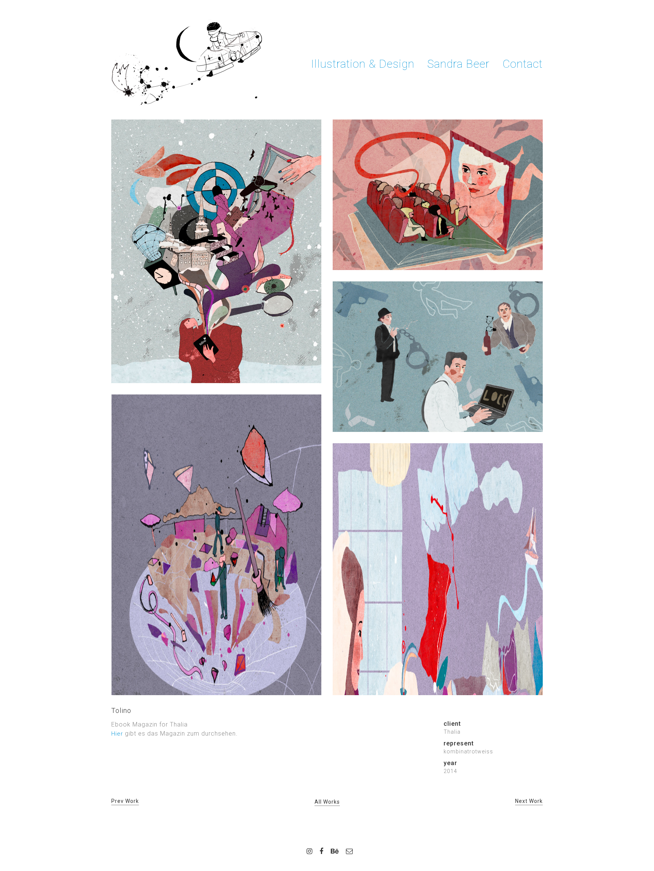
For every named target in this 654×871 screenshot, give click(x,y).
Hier (117, 733)
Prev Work (125, 801)
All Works (327, 802)
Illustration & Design (362, 63)
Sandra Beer (458, 63)
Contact (523, 63)
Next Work (529, 801)
